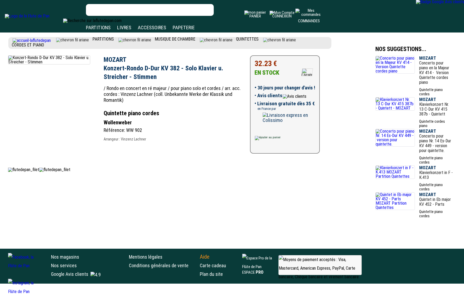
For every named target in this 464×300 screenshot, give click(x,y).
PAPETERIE (184, 27)
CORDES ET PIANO (28, 45)
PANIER (255, 16)
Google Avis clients (69, 274)
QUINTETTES (247, 39)
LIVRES (124, 27)
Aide (204, 257)
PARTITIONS (98, 27)
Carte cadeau (213, 265)
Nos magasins (65, 257)
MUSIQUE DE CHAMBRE (175, 39)
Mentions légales (145, 257)
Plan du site (211, 274)
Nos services (64, 265)
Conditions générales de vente (163, 265)
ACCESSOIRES (152, 27)
